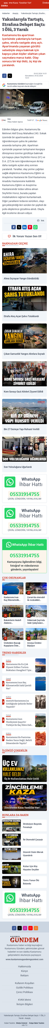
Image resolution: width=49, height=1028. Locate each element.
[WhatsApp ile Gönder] (35, 227)
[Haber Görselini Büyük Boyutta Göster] (24, 103)
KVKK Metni (24, 999)
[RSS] (36, 928)
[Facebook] (14, 928)
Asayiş (15, 13)
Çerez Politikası (24, 992)
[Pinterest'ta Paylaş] (30, 227)
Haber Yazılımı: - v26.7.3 (24, 1024)
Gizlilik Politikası (24, 987)
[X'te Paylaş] (10, 76)
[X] (19, 928)
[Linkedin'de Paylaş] (24, 227)
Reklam (24, 975)
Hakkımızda (24, 966)
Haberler (6, 13)
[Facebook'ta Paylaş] (4, 76)
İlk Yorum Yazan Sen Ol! (27, 236)
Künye (24, 971)
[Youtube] (30, 928)
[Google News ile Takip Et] (41, 120)
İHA (15, 120)
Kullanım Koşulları (24, 983)
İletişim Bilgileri (24, 1004)
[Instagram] (25, 928)
